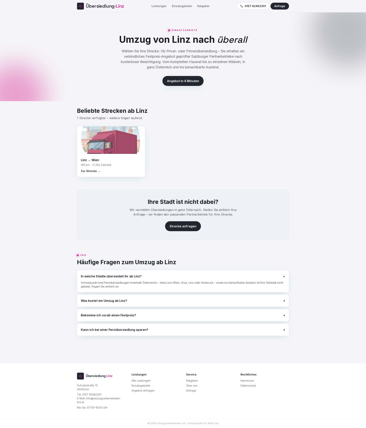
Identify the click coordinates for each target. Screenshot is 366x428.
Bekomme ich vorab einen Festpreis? (183, 315)
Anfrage (279, 6)
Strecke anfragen (183, 226)
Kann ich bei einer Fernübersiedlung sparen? (183, 330)
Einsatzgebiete (182, 6)
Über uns (191, 385)
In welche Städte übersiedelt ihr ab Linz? (183, 276)
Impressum (247, 380)
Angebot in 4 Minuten (183, 81)
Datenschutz (248, 385)
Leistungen (159, 6)
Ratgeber (203, 6)
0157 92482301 (255, 6)
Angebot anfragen (143, 390)
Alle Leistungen (141, 380)
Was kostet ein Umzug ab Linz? (183, 301)
